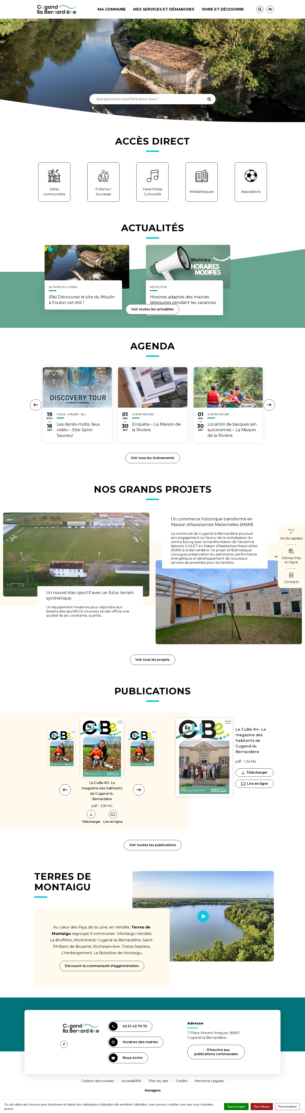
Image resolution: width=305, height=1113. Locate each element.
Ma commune (112, 9)
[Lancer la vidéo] (203, 916)
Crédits (181, 1081)
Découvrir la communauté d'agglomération (102, 966)
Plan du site (158, 1081)
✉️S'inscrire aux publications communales (216, 1052)
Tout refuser (262, 1106)
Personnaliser (287, 1106)
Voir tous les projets (152, 660)
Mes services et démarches (163, 9)
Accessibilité (131, 1081)
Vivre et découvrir (223, 9)
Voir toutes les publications (152, 845)
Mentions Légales (209, 1081)
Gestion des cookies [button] (98, 1081)
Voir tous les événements (152, 458)
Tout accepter (236, 1106)
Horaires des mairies (140, 1042)
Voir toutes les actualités (152, 309)
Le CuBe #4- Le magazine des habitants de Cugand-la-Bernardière (250, 740)
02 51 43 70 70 (135, 1026)
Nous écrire (133, 1059)
